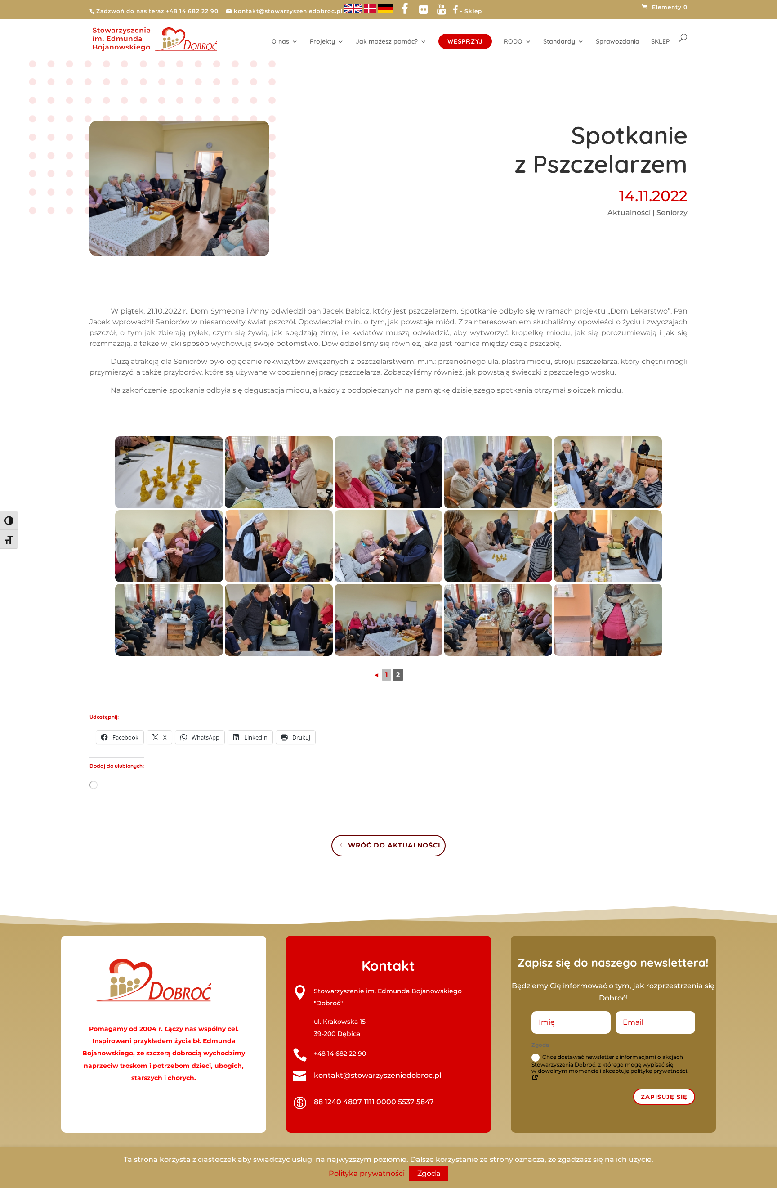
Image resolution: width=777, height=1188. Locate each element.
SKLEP (660, 41)
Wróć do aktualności (394, 845)
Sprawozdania (617, 41)
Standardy (559, 41)
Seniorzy (672, 212)
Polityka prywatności (367, 1173)
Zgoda (428, 1173)
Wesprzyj (465, 41)
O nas (280, 41)
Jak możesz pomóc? (387, 41)
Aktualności (629, 212)
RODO (513, 41)
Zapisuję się (664, 1096)
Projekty (322, 41)
